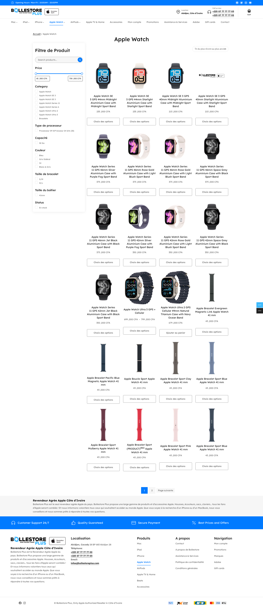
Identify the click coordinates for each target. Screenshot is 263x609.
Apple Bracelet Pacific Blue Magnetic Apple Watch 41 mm (103, 381)
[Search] (80, 59)
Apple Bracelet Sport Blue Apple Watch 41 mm (211, 380)
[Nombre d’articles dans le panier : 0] (249, 11)
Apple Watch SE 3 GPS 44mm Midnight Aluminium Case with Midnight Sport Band (103, 101)
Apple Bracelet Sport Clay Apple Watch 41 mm (175, 380)
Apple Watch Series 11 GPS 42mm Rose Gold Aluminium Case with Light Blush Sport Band (175, 242)
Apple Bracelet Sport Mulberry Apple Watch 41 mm (103, 448)
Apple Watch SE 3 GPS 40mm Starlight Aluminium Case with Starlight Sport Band (212, 101)
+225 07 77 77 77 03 (223, 11)
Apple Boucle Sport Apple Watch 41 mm (139, 380)
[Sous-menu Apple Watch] (64, 22)
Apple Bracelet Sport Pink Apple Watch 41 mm (175, 447)
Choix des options (103, 121)
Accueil (37, 34)
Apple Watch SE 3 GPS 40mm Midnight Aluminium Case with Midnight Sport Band (175, 101)
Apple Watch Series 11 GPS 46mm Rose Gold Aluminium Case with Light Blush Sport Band (139, 171)
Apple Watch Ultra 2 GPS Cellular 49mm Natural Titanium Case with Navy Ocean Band (176, 312)
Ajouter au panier (175, 332)
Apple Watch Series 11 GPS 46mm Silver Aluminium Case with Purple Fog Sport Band (103, 171)
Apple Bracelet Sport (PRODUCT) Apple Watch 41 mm (139, 448)
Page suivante (165, 490)
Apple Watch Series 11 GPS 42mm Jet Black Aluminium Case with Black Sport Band (103, 312)
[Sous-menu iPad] (28, 22)
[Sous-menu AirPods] (80, 22)
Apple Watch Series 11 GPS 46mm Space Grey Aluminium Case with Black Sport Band (211, 171)
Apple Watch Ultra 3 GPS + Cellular (139, 311)
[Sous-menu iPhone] (43, 22)
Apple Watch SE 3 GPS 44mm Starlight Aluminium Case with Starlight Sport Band (139, 101)
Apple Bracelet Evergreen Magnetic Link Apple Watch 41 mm (211, 312)
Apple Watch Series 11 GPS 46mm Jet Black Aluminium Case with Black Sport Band (103, 242)
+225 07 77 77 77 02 (223, 15)
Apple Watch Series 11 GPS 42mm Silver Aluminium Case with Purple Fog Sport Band (139, 242)
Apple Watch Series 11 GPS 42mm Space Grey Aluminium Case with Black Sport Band (211, 242)
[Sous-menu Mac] (17, 22)
